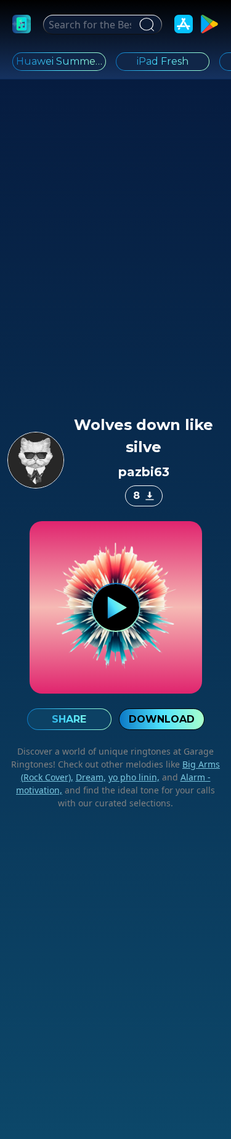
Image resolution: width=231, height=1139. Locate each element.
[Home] (21, 24)
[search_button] (145, 24)
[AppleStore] (183, 24)
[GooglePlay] (209, 24)
